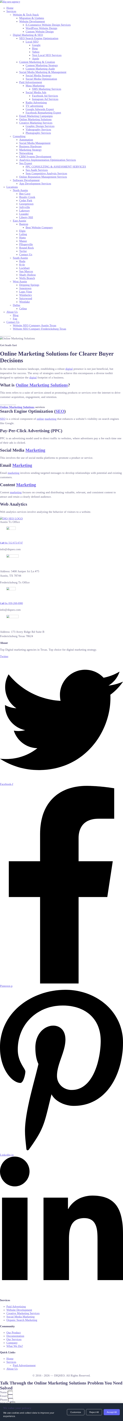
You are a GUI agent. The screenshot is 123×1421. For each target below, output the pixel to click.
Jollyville (24, 207)
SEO (60, 411)
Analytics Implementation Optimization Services (47, 159)
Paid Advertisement (30, 82)
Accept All (112, 1412)
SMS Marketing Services (46, 89)
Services (11, 11)
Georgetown (26, 203)
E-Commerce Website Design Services (48, 24)
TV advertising (34, 105)
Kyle (22, 264)
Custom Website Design (40, 31)
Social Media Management (34, 143)
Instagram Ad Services (45, 99)
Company (12, 1342)
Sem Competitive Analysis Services (46, 173)
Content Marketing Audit (40, 68)
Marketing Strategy (30, 149)
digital (69, 368)
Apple (35, 58)
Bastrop (23, 224)
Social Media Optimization (41, 78)
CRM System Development (35, 156)
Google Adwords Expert (40, 109)
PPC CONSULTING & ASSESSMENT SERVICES (56, 166)
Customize (75, 1412)
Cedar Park (25, 200)
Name (4, 1392)
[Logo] (10, 1)
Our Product (13, 1332)
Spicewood (25, 298)
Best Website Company (39, 227)
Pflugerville (26, 244)
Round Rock (26, 247)
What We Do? (14, 1346)
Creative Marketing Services (35, 122)
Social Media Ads (36, 92)
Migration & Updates (31, 18)
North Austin (20, 190)
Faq (15, 318)
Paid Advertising (16, 1306)
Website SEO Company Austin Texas (34, 325)
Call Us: (11, 543)
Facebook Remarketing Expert (43, 112)
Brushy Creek (27, 197)
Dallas (16, 305)
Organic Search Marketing (21, 1320)
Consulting (19, 136)
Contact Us (25, 254)
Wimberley (25, 295)
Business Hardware (30, 146)
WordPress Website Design (41, 28)
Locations (12, 187)
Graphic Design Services (40, 126)
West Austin (20, 281)
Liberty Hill (26, 217)
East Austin (19, 220)
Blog (15, 315)
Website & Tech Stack (26, 14)
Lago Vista (25, 291)
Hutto (22, 237)
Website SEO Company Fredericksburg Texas (39, 328)
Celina (23, 308)
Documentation (15, 1336)
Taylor (23, 251)
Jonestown (25, 288)
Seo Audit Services (37, 170)
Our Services (13, 1339)
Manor (23, 241)
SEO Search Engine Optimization (38, 38)
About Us (12, 311)
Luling (23, 234)
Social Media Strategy (38, 75)
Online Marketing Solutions (35, 119)
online (40, 418)
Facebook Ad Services (45, 95)
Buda (22, 261)
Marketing (35, 450)
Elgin (22, 230)
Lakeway (24, 210)
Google (36, 45)
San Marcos (26, 271)
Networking (26, 153)
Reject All (94, 1412)
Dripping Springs (29, 284)
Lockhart (24, 268)
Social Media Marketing (20, 1316)
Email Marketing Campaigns (36, 116)
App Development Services (35, 183)
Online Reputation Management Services (43, 176)
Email (4, 1396)
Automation (26, 139)
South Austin (20, 257)
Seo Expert (25, 163)
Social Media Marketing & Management (42, 72)
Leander (24, 214)
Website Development (32, 21)
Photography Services (38, 132)
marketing (50, 418)
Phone (4, 1399)
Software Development (26, 180)
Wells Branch (27, 278)
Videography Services (38, 129)
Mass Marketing (35, 85)
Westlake (24, 301)
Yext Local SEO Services (47, 55)
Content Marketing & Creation (37, 62)
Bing (35, 48)
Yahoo (35, 51)
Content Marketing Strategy (42, 65)
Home (9, 7)
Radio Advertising (36, 102)
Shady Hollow (27, 274)
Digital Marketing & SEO (28, 35)
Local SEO (32, 41)
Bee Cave (24, 193)
